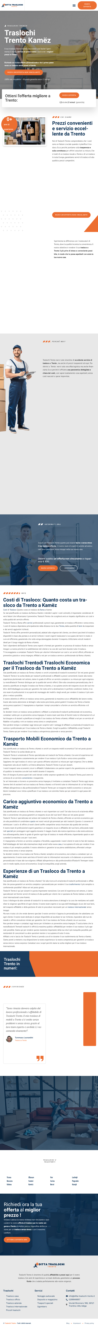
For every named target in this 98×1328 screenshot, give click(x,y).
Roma (42, 610)
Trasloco (13, 610)
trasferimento (74, 884)
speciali (10, 831)
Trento (61, 626)
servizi (29, 623)
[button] (74, 5)
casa (59, 844)
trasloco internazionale (77, 907)
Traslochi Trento (10, 1323)
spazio (32, 821)
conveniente (27, 778)
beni (80, 626)
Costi (5, 610)
